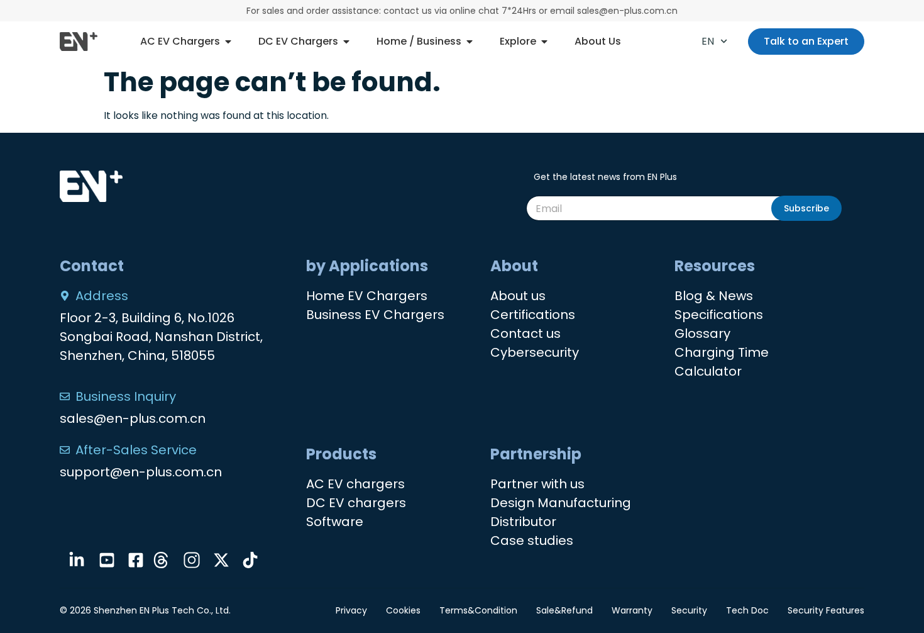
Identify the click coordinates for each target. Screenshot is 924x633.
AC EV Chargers (180, 41)
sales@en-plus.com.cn (133, 418)
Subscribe (806, 208)
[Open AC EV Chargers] (228, 41)
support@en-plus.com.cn (141, 472)
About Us (598, 41)
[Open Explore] (544, 41)
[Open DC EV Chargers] (346, 41)
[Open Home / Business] (470, 41)
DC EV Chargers (298, 41)
